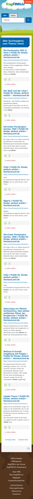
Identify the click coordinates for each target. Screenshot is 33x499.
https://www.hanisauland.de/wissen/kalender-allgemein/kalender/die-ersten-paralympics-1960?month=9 (16, 244)
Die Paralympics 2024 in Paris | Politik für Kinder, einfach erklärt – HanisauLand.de (15, 54)
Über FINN (16, 472)
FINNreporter (16, 461)
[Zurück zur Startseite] (16, 6)
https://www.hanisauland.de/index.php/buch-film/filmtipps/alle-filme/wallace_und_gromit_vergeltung (16, 361)
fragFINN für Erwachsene (16, 467)
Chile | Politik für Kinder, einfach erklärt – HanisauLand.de (15, 169)
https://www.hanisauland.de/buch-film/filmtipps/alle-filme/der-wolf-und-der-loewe (16, 98)
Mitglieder (16, 477)
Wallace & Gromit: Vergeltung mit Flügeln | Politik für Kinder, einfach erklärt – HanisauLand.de (16, 355)
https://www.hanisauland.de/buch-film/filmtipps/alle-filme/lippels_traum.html (16, 404)
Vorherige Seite (10, 440)
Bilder (13, 15)
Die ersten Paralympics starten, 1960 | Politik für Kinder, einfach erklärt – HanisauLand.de (16, 130)
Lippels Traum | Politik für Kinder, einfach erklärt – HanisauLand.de (16, 399)
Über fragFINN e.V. (16, 475)
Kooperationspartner (16, 480)
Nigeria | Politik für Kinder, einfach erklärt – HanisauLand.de (15, 203)
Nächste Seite (23, 440)
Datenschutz (16, 491)
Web (5, 15)
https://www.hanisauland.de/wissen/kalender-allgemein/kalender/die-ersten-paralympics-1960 (16, 136)
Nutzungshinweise (16, 488)
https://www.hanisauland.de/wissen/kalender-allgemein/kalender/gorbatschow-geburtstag (16, 323)
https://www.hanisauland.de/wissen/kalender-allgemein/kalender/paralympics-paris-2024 (16, 60)
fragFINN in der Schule (16, 464)
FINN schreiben (16, 458)
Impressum (16, 494)
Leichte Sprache (16, 485)
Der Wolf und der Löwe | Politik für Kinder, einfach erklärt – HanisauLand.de (16, 93)
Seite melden (11, 84)
